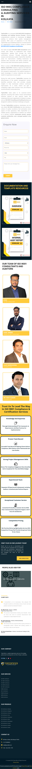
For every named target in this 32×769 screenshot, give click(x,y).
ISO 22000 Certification (5, 684)
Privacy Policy (16, 762)
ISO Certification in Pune (5, 715)
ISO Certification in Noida (5, 727)
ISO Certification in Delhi (5, 719)
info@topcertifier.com (7, 745)
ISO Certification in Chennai (6, 713)
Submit (8, 175)
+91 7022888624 (6, 742)
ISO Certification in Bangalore (6, 711)
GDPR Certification (4, 695)
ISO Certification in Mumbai (6, 709)
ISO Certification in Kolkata (6, 725)
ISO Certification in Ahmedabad (6, 721)
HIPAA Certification (4, 697)
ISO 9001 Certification (5, 678)
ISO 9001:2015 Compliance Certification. (12, 46)
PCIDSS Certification (4, 693)
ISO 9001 (10, 21)
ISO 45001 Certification (5, 682)
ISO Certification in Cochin (5, 723)
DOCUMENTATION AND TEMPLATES (13, 579)
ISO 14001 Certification (5, 680)
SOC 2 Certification (4, 691)
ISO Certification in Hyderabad (6, 717)
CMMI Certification (4, 688)
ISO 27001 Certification (5, 686)
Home (3, 21)
